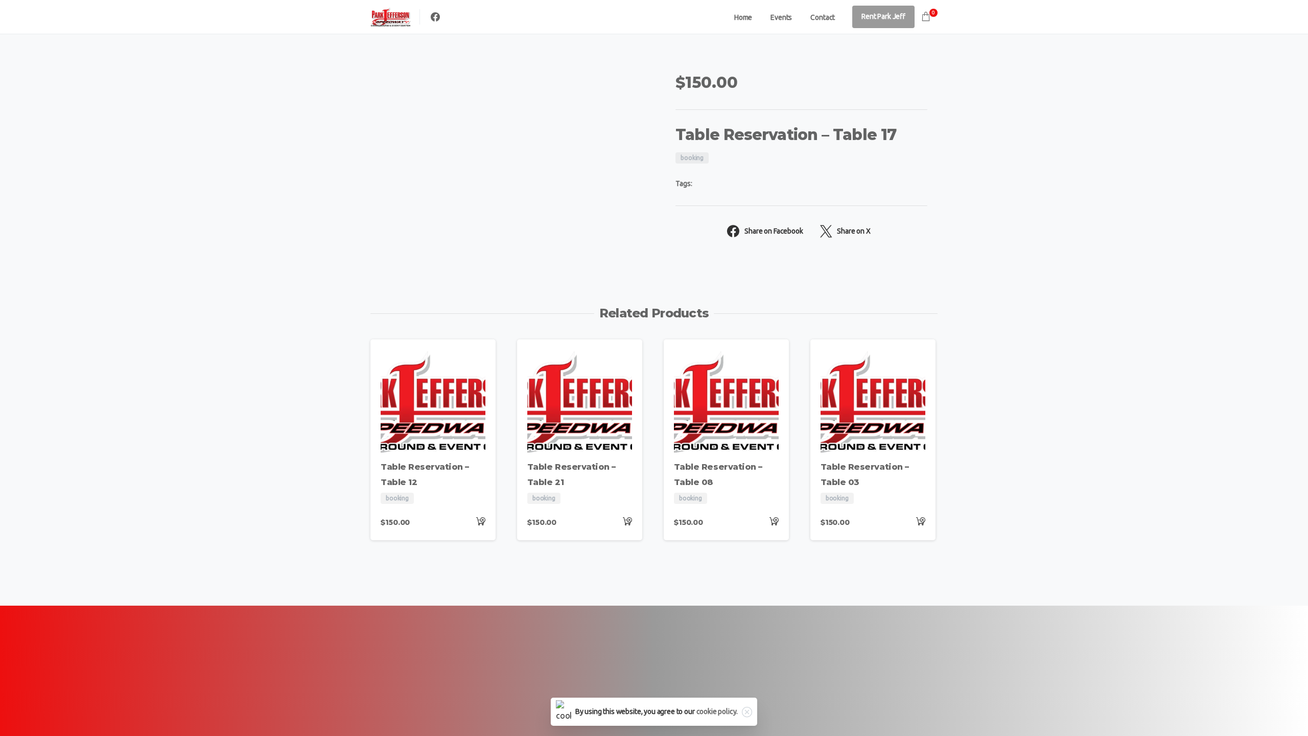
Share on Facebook (773, 231)
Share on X (853, 231)
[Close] (747, 712)
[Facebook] (435, 16)
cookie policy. (717, 711)
